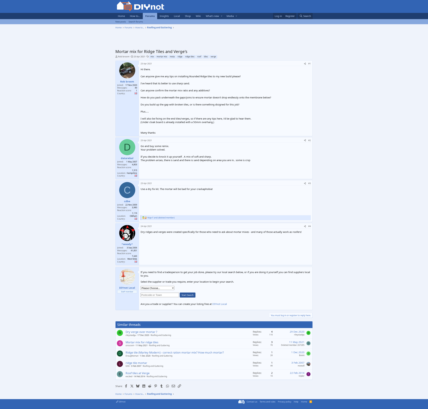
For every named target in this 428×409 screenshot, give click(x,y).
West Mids (132, 258)
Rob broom (123, 56)
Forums (150, 16)
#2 (309, 140)
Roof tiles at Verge (138, 373)
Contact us (252, 401)
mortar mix (162, 56)
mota (172, 56)
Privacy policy (284, 401)
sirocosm (130, 345)
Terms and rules (267, 401)
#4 (309, 226)
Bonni (301, 355)
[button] (221, 16)
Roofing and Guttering (161, 335)
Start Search (188, 295)
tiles (206, 56)
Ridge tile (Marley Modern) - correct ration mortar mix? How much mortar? (175, 352)
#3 (309, 183)
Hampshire (132, 173)
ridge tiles (189, 56)
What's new (212, 16)
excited (129, 376)
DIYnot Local (219, 304)
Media (230, 16)
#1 (309, 63)
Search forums (136, 21)
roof (199, 56)
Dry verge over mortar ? (141, 332)
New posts (120, 21)
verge (213, 56)
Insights (164, 16)
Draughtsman (132, 355)
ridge (180, 56)
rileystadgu (131, 335)
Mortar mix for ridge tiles (142, 342)
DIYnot (122, 401)
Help (296, 401)
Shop (188, 16)
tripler (301, 375)
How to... (135, 16)
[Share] (305, 64)
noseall (301, 365)
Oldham (133, 216)
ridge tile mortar (136, 363)
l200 (128, 366)
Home (121, 16)
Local (177, 16)
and (161, 217)
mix (152, 56)
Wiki (198, 16)
